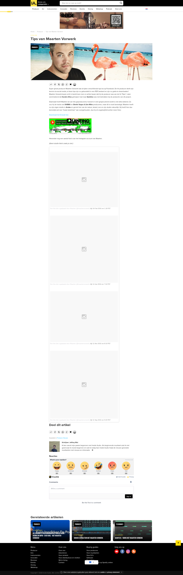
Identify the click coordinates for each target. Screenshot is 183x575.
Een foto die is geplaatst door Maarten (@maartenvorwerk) (70, 208)
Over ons (118, 9)
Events (82, 9)
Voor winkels (63, 555)
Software (90, 558)
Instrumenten (52, 9)
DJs (32, 553)
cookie (102, 572)
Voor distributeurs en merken (69, 558)
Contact (61, 562)
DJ (43, 9)
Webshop (99, 9)
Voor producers (92, 550)
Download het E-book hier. (59, 115)
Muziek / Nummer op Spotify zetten (100, 562)
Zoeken (121, 3)
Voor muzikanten (93, 553)
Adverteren (63, 553)
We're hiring (63, 560)
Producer (35, 9)
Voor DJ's (90, 555)
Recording (90, 560)
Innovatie (63, 9)
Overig (90, 9)
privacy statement (113, 572)
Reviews (73, 9)
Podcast (109, 9)
